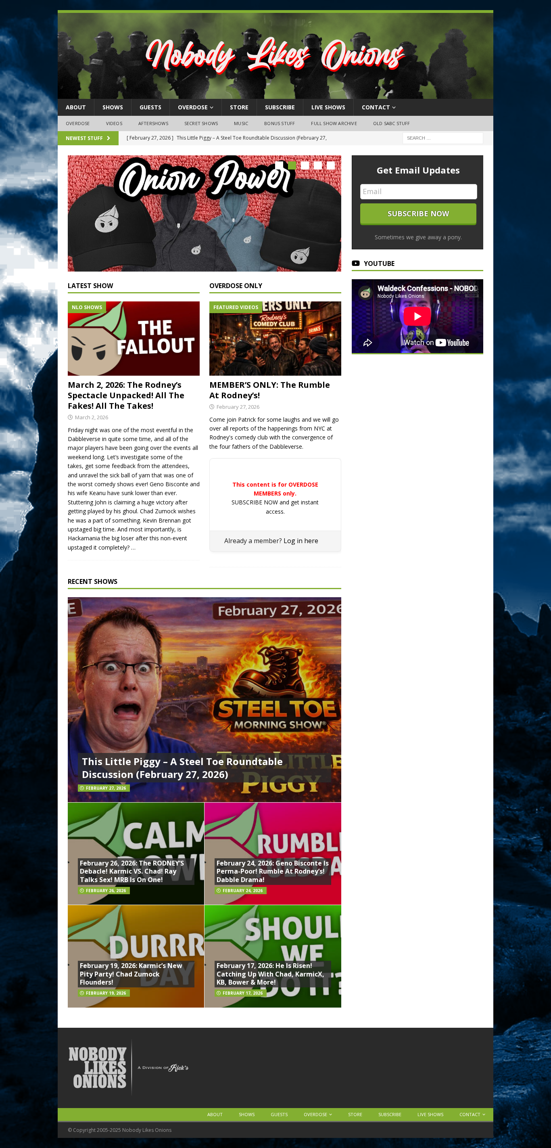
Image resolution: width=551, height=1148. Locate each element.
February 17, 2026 (243, 993)
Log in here (301, 540)
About (76, 107)
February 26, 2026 (106, 890)
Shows (112, 107)
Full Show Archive (334, 123)
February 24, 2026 (243, 890)
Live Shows (328, 107)
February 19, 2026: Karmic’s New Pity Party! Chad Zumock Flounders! (131, 974)
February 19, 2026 (106, 993)
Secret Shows (201, 123)
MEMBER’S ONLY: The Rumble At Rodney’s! (269, 390)
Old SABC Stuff (391, 123)
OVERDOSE (193, 107)
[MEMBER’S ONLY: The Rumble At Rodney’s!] (275, 338)
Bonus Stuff (279, 123)
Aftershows (153, 123)
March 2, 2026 (91, 417)
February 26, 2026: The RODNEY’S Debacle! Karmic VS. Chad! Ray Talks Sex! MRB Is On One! (132, 872)
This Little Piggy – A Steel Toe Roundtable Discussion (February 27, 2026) (182, 767)
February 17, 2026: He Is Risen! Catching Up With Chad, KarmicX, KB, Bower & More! (270, 974)
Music (241, 123)
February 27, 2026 (238, 406)
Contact (376, 107)
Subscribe (280, 107)
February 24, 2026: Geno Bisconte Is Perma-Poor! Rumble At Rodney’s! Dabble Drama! (273, 872)
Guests (150, 107)
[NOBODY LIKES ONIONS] (275, 94)
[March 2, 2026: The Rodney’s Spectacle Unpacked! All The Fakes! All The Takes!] (134, 338)
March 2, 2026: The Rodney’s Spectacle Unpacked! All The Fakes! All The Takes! (126, 395)
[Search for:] (443, 137)
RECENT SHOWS (92, 581)
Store (239, 107)
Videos (114, 123)
